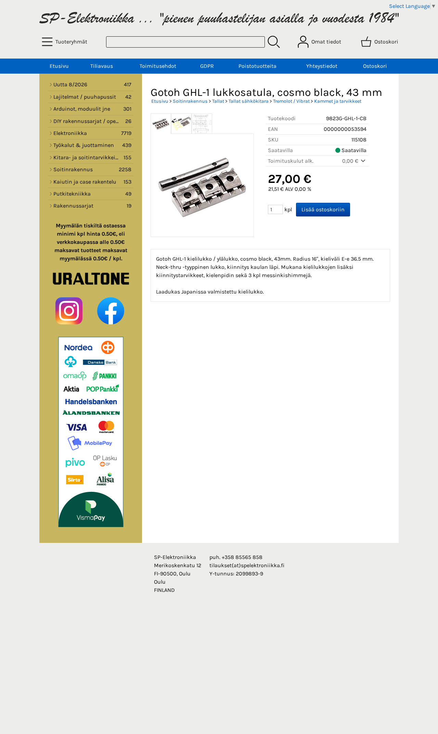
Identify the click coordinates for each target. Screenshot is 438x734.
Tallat (218, 101)
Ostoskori (375, 66)
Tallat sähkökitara (249, 101)
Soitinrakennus (190, 101)
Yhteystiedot (321, 66)
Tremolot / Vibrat (291, 101)
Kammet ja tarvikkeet (337, 101)
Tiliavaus (101, 66)
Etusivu (59, 66)
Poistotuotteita (257, 66)
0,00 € (351, 161)
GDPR (207, 66)
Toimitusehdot (158, 66)
